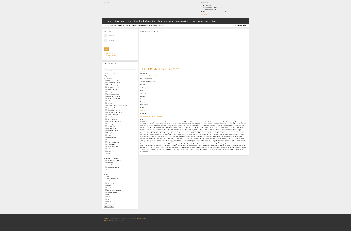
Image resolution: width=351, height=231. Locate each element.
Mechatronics (110, 151)
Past (244, 25)
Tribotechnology (111, 128)
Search (106, 206)
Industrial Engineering (113, 98)
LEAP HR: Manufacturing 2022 (160, 69)
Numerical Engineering (113, 110)
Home (109, 21)
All (235, 25)
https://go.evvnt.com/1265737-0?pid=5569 (151, 116)
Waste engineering (112, 124)
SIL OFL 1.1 (122, 220)
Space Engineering (112, 85)
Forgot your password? (112, 57)
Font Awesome (107, 220)
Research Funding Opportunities (144, 21)
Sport (106, 174)
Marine (109, 149)
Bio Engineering (111, 144)
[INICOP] (106, 3)
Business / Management (139, 25)
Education (108, 156)
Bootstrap (106, 218)
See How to (204, 14)
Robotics (109, 103)
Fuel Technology (111, 126)
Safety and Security (112, 146)
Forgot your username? (112, 55)
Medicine (107, 153)
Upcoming (239, 25)
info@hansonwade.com (146, 110)
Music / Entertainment (111, 178)
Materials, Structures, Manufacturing (117, 105)
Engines (109, 140)
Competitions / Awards (165, 21)
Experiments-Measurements (114, 108)
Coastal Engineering (112, 114)
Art (106, 169)
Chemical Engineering (113, 89)
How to (129, 21)
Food (106, 172)
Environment (110, 135)
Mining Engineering (112, 130)
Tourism (107, 176)
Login (214, 21)
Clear (111, 206)
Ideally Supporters (182, 21)
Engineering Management (114, 160)
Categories (107, 76)
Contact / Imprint (204, 21)
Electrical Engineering (113, 87)
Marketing (110, 162)
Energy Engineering (112, 133)
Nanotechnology (111, 137)
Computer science (112, 192)
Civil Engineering (111, 92)
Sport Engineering (112, 119)
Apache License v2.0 (142, 218)
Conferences (119, 21)
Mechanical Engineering (113, 80)
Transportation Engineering (114, 112)
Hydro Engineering (112, 117)
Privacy (193, 21)
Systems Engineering (113, 94)
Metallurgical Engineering (114, 121)
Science (109, 185)
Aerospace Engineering (113, 82)
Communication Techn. (113, 167)
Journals (128, 25)
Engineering (108, 78)
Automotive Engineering (113, 96)
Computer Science (110, 165)
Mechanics (110, 101)
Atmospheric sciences (113, 142)
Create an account (111, 53)
